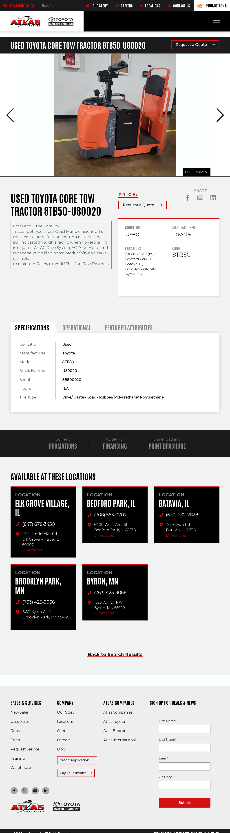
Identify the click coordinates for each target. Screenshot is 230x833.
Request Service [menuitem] (25, 749)
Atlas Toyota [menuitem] (114, 721)
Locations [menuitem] (65, 721)
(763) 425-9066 (38, 602)
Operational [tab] (76, 327)
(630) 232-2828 (182, 514)
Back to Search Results (115, 654)
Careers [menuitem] (64, 740)
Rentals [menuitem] (17, 731)
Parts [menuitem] (15, 740)
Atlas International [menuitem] (119, 740)
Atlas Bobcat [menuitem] (114, 731)
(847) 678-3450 (38, 524)
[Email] (200, 198)
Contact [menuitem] (64, 731)
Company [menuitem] (65, 702)
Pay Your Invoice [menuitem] (77, 773)
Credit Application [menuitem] (74, 760)
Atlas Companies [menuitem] (118, 702)
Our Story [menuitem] (66, 712)
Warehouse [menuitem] (21, 768)
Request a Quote (191, 45)
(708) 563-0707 (110, 514)
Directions (32, 550)
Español (50, 7)
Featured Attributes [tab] (129, 327)
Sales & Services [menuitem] (26, 702)
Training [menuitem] (18, 758)
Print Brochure (167, 446)
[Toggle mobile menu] (216, 20)
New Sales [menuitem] (20, 712)
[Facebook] (188, 198)
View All (11, 172)
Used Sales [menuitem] (20, 721)
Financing (115, 446)
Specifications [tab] (32, 327)
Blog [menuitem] (61, 749)
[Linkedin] (213, 198)
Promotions (63, 446)
